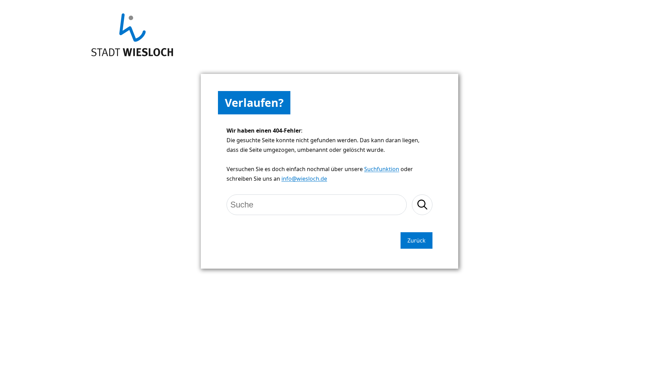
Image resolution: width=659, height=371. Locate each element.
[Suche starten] (422, 204)
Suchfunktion (381, 169)
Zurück (416, 240)
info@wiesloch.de (304, 178)
